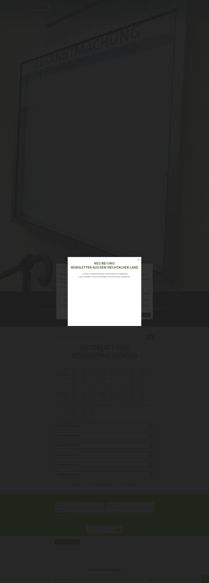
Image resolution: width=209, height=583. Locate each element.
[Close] (138, 259)
